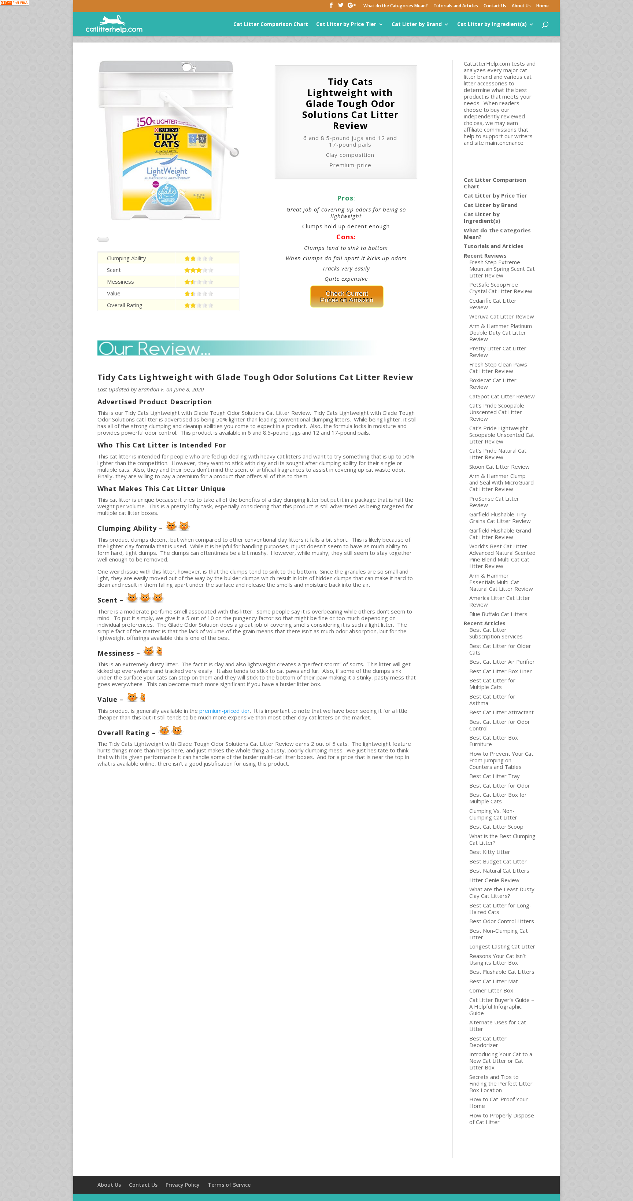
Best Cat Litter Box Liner (500, 671)
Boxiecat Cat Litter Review (493, 383)
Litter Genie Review (494, 880)
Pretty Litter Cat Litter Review (497, 351)
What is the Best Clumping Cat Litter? (502, 839)
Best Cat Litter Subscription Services (496, 633)
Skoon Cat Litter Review (499, 466)
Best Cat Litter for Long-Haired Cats (500, 909)
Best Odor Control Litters (501, 921)
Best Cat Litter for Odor (499, 785)
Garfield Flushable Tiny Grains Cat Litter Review (500, 517)
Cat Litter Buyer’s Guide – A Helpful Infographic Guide (501, 1006)
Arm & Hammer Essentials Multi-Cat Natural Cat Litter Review (501, 582)
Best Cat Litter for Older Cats (500, 649)
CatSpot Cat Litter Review (502, 396)
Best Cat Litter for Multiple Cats (492, 683)
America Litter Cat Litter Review (499, 601)
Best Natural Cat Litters (499, 870)
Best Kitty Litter (489, 851)
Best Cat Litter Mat (493, 981)
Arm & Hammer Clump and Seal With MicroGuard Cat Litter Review (501, 482)
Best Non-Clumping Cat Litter (498, 934)
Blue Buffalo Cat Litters (498, 614)
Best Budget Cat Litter (498, 861)
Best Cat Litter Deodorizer (488, 1042)
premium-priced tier (224, 710)
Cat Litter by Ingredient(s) (492, 24)
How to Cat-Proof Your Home (498, 1102)
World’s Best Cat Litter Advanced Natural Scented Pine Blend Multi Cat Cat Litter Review (502, 556)
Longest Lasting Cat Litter (502, 946)
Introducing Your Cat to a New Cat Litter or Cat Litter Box (500, 1060)
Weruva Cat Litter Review (501, 316)
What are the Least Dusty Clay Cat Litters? (501, 892)
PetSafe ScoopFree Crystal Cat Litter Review (500, 288)
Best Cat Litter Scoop (496, 826)
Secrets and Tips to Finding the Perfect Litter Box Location (501, 1083)
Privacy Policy (183, 1184)
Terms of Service (229, 1184)
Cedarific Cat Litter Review (493, 304)
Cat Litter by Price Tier (346, 24)
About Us (521, 6)
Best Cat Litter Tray (494, 776)
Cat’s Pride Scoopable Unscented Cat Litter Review (496, 412)
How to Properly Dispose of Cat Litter (501, 1119)
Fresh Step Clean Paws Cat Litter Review (498, 368)
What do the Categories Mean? (395, 6)
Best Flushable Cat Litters (501, 971)
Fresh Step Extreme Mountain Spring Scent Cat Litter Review (502, 268)
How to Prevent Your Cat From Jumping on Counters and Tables (501, 760)
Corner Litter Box (491, 990)
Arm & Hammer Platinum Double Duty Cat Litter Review (500, 332)
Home (542, 6)
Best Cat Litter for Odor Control (499, 725)
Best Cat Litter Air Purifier (502, 661)
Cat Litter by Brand (417, 24)
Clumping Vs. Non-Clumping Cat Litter (493, 814)
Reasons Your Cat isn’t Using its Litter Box (497, 959)
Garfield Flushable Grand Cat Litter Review (500, 534)
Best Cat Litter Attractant (501, 712)
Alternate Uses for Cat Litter (497, 1025)
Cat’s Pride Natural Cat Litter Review (497, 454)
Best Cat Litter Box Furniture (493, 741)
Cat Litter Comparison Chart (270, 24)
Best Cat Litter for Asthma (492, 700)
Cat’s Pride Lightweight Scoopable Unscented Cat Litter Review (501, 434)
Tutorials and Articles (455, 6)
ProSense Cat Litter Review (494, 502)
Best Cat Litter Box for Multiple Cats (498, 798)
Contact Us (495, 6)
